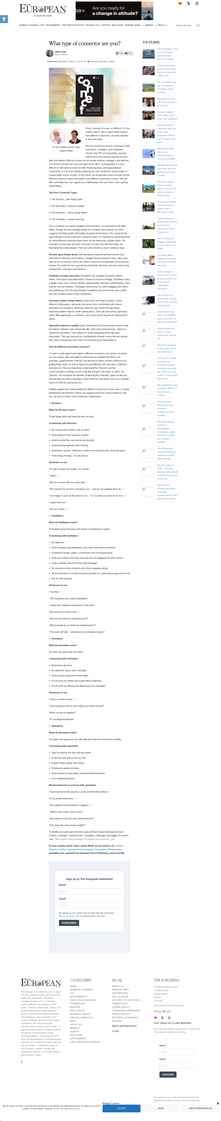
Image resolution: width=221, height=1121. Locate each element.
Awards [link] (149, 25)
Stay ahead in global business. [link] (173, 1023)
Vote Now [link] (76, 1035)
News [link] (73, 986)
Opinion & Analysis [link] (81, 1018)
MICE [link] (73, 1021)
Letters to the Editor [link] (126, 1000)
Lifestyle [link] (76, 1025)
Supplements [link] (78, 1039)
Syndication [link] (119, 1004)
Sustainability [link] (53, 25)
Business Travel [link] (133, 25)
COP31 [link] (115, 1031)
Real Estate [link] (117, 25)
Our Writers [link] (120, 993)
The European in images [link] (85, 1042)
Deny (161, 1108)
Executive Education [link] (73, 25)
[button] (217, 1103)
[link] (4, 19)
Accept (121, 1108)
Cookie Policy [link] (58, 1109)
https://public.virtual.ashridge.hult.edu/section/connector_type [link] (85, 839)
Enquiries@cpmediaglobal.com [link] (169, 1005)
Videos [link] (161, 25)
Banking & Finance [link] (29, 25)
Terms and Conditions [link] (126, 1011)
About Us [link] (117, 986)
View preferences (200, 1108)
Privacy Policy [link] (74, 1109)
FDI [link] (42, 25)
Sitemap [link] (117, 1021)
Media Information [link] (124, 1026)
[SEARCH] (198, 25)
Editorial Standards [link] (125, 1018)
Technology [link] (92, 25)
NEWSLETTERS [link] (120, 990)
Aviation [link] (105, 25)
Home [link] (112, 61)
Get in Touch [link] (120, 997)
